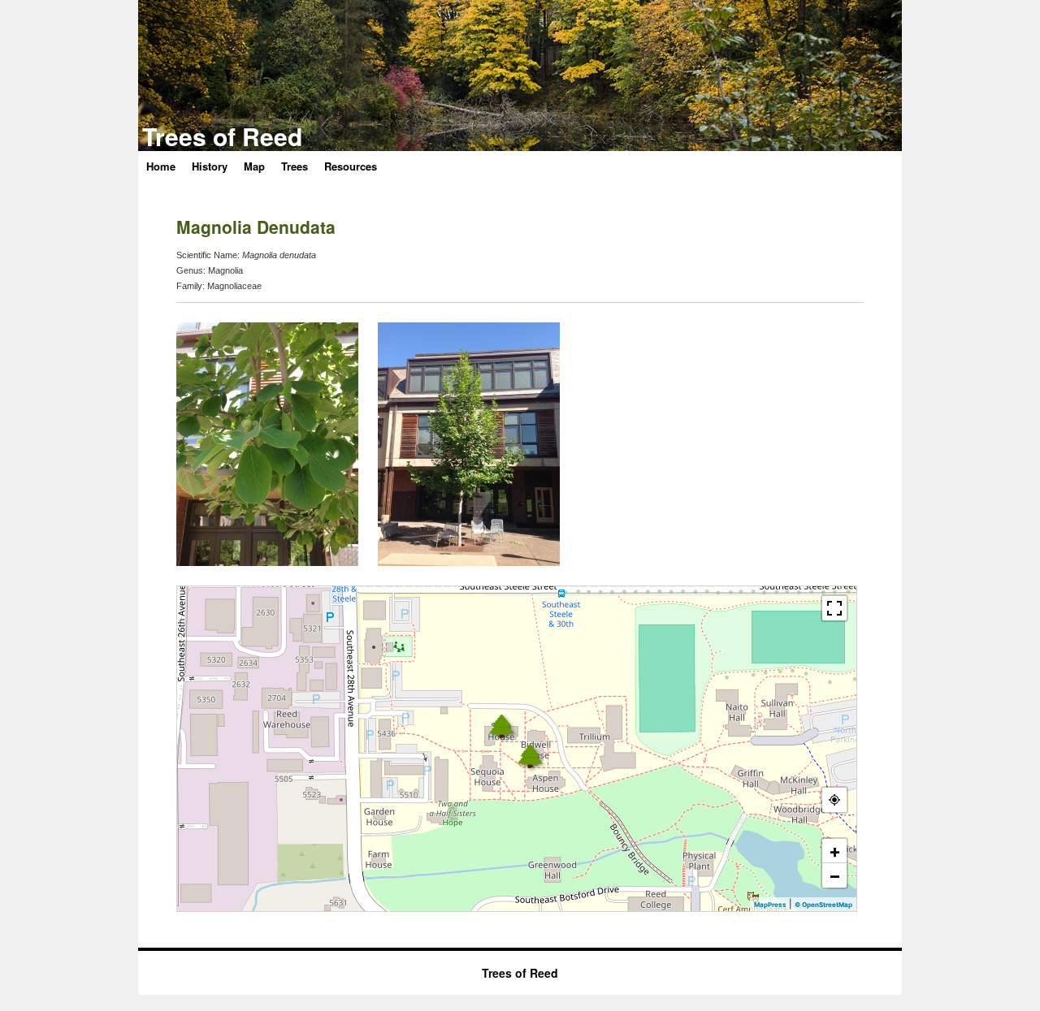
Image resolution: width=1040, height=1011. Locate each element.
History (210, 166)
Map (254, 166)
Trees (294, 166)
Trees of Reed (222, 136)
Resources (350, 166)
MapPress (770, 905)
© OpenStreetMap (823, 905)
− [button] (835, 875)
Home (161, 166)
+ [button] (835, 851)
